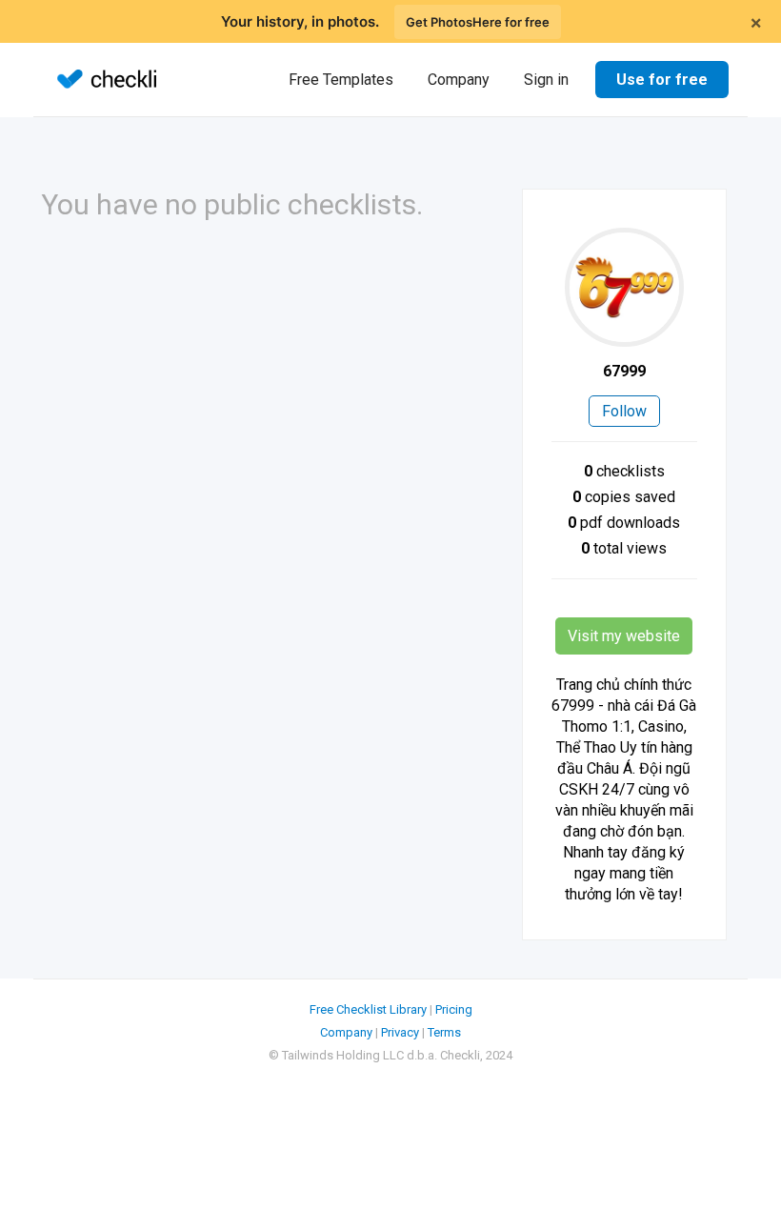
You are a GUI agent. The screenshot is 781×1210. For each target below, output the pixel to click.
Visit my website (624, 636)
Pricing (453, 1009)
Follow (624, 411)
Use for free (662, 80)
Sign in (546, 80)
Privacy (400, 1032)
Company (459, 80)
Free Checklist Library (368, 1009)
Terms (444, 1032)
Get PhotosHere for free (478, 22)
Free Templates (341, 80)
